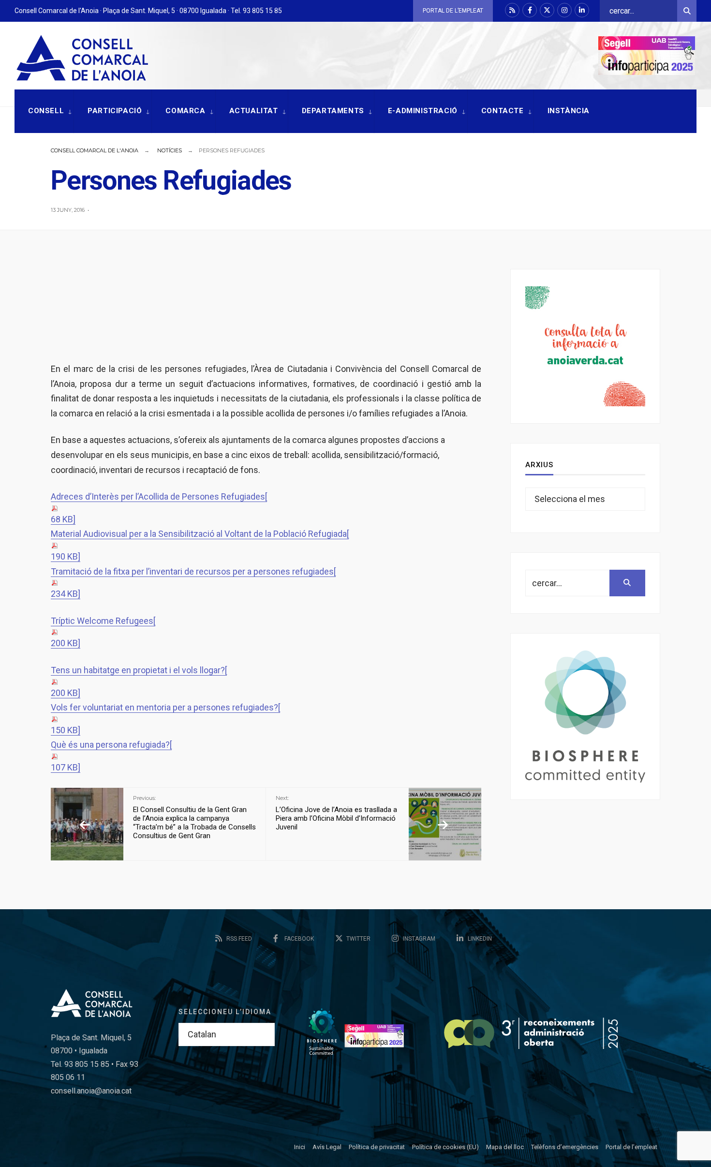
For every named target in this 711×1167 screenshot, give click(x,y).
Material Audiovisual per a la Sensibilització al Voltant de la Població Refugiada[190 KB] (200, 545)
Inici (299, 1147)
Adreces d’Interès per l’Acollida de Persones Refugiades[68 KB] (159, 507)
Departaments (333, 110)
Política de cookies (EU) (445, 1147)
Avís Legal (326, 1147)
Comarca (185, 110)
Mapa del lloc (505, 1147)
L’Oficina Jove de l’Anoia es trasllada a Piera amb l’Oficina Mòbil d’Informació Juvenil (336, 813)
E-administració (423, 110)
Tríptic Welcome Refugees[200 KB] (103, 632)
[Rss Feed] (512, 10)
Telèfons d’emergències (564, 1147)
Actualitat (253, 110)
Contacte (502, 110)
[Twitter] (547, 10)
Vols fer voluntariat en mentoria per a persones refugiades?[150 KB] (165, 718)
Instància (569, 110)
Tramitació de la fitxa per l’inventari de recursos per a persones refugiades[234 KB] (193, 582)
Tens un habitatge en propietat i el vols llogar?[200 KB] (139, 681)
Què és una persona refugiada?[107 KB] (111, 755)
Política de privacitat (377, 1147)
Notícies (169, 150)
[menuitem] (44, 111)
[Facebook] (529, 10)
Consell (46, 110)
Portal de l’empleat (453, 10)
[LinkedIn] (582, 10)
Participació (115, 110)
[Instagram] (564, 10)
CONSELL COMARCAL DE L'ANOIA (94, 150)
